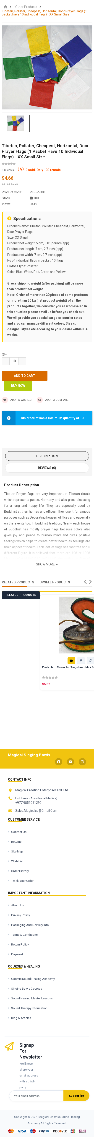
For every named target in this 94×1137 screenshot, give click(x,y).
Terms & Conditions (24, 934)
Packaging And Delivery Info (30, 925)
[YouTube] (70, 761)
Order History (20, 871)
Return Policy (20, 944)
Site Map (17, 851)
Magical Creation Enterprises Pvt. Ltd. (42, 790)
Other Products (26, 6)
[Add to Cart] (71, 660)
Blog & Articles (21, 1018)
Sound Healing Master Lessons (32, 998)
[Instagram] (82, 761)
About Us (17, 905)
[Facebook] (58, 761)
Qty (4, 354)
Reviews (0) (47, 468)
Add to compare (56, 399)
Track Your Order (22, 880)
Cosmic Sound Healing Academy (33, 979)
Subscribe (76, 1095)
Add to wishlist (21, 399)
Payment (17, 954)
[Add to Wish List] (81, 660)
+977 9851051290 (28, 802)
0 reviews (8, 170)
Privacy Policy (20, 915)
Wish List (17, 861)
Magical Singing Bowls (29, 755)
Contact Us (18, 832)
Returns (16, 841)
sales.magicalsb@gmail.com (36, 810)
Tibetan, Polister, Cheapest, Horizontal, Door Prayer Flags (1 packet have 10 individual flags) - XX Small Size (44, 13)
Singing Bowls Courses (26, 988)
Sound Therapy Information (29, 1008)
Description (47, 456)
